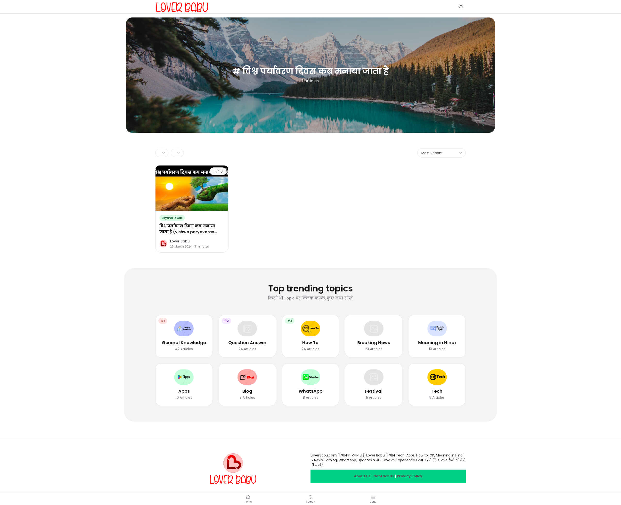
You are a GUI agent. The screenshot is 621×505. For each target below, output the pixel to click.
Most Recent (432, 152)
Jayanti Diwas (172, 218)
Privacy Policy (409, 476)
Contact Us (383, 476)
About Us (362, 476)
